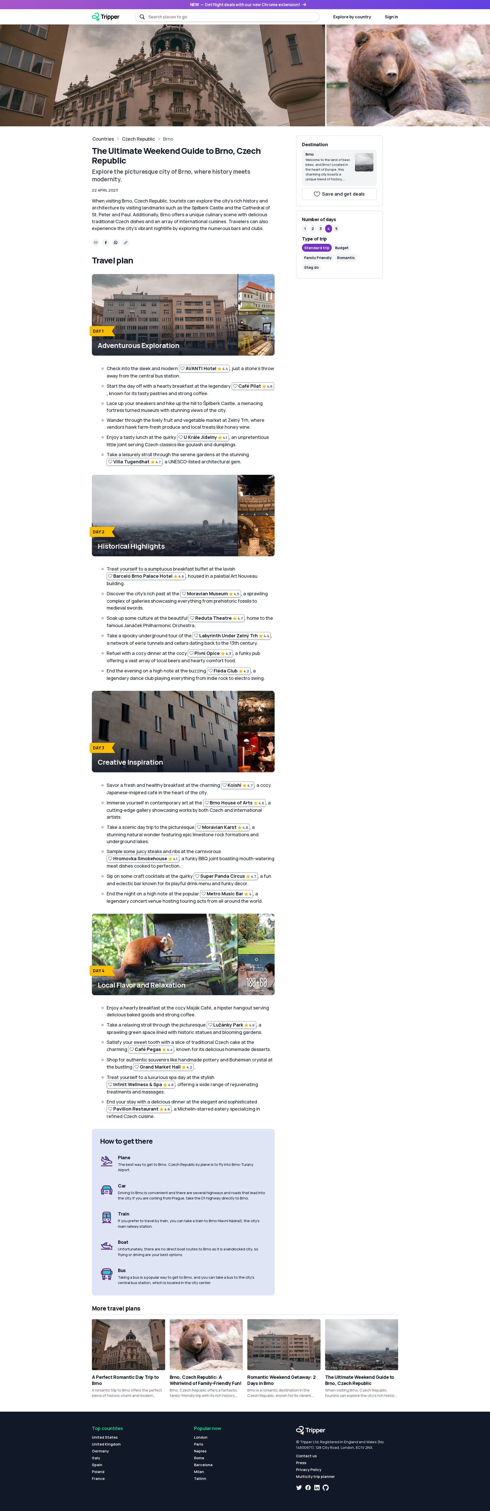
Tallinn (200, 1478)
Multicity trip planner (315, 1476)
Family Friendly (318, 257)
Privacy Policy (308, 1469)
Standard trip (316, 247)
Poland (98, 1471)
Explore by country (352, 17)
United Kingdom (106, 1444)
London (200, 1437)
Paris (198, 1444)
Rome (199, 1457)
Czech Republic (138, 139)
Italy (96, 1457)
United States (105, 1437)
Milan (199, 1471)
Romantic (346, 257)
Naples (200, 1451)
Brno (168, 139)
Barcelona (203, 1464)
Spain (97, 1464)
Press (301, 1462)
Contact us (306, 1455)
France (98, 1478)
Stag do (311, 267)
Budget (342, 247)
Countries (103, 139)
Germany (100, 1451)
